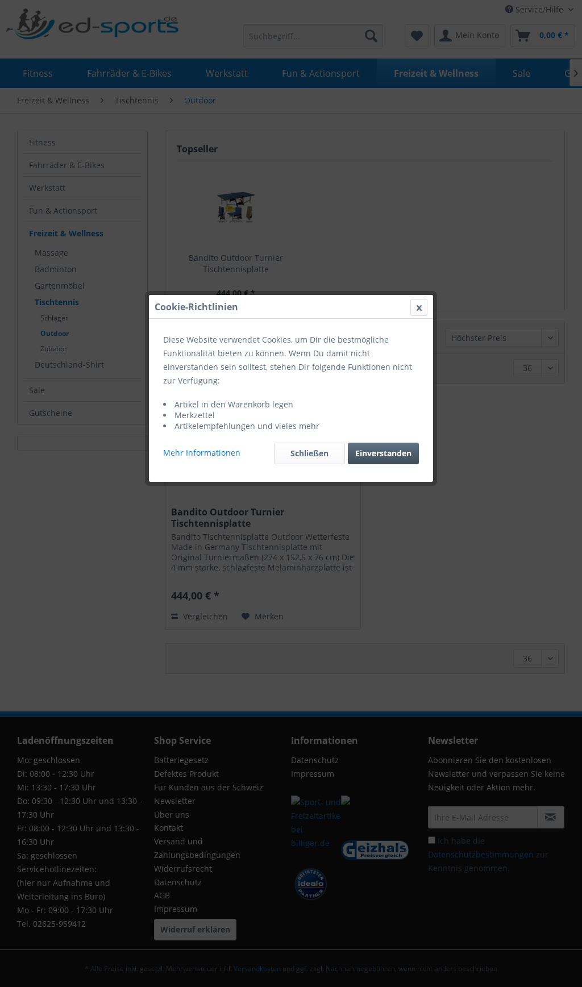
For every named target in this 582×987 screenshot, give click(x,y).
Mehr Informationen (201, 452)
